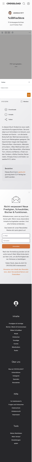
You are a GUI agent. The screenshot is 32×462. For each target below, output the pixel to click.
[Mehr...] (3, 3)
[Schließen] (29, 192)
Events (16, 344)
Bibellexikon (16, 347)
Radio (16, 350)
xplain (16, 443)
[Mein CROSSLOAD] (28, 3)
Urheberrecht (16, 411)
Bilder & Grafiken (16, 330)
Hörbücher (16, 337)
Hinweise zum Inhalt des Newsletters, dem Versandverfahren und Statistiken (16, 271)
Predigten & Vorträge (16, 323)
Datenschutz (16, 408)
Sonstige (16, 340)
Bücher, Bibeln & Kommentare (16, 327)
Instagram (16, 376)
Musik (16, 333)
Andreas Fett (18, 13)
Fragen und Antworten (16, 404)
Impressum (16, 414)
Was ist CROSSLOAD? (16, 369)
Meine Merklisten (16, 433)
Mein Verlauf (16, 436)
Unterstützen (16, 372)
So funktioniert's (16, 401)
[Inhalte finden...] (24, 3)
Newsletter (16, 382)
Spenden (16, 379)
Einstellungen (16, 440)
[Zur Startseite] (13, 3)
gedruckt (21, 172)
